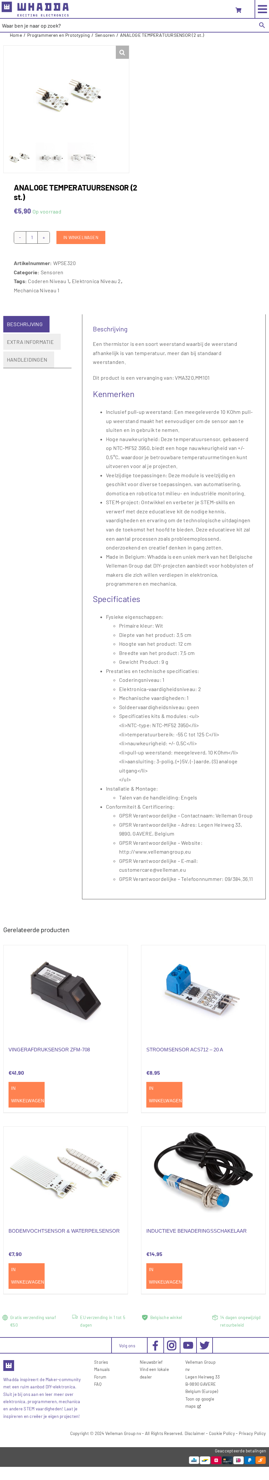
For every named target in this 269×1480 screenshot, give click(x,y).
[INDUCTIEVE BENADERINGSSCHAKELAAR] (203, 1173)
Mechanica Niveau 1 (36, 290)
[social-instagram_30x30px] (172, 1343)
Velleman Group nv (123, 1433)
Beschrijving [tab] (25, 324)
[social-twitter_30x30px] (204, 1343)
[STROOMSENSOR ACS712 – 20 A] (203, 992)
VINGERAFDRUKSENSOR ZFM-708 (49, 1049)
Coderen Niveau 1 (48, 281)
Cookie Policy (222, 1433)
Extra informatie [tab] (30, 342)
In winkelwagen (80, 237)
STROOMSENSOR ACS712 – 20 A (184, 1049)
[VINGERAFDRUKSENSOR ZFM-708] (66, 992)
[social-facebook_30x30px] (155, 1343)
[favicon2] (8, 1362)
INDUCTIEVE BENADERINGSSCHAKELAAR (196, 1231)
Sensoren (52, 272)
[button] (122, 52)
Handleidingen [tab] (27, 359)
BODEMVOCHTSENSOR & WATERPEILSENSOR (64, 1231)
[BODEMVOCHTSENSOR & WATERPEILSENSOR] (66, 1173)
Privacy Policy (252, 1433)
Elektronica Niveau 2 (96, 281)
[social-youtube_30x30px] (188, 1344)
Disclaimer (195, 1433)
